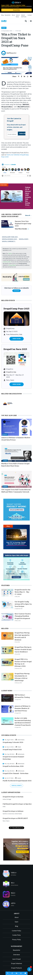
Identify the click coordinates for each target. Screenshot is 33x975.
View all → (28, 215)
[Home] (4, 21)
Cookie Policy (16, 935)
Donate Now (16, 10)
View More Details (21, 229)
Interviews (16, 954)
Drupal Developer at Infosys (13, 811)
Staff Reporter (11, 53)
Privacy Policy (16, 939)
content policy (7, 262)
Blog (2, 15)
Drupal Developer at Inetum (13, 797)
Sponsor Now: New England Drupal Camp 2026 (23, 223)
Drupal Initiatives (16, 963)
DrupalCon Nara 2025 (9, 239)
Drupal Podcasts (16, 968)
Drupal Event (23, 239)
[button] (15, 76)
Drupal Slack (12, 265)
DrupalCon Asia (11, 372)
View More (16, 338)
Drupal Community (8, 241)
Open (16, 922)
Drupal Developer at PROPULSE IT (15, 818)
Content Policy (16, 931)
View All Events (17, 785)
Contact (30, 15)
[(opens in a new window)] (16, 2)
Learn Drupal (16, 959)
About (13, 15)
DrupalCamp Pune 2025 (10, 237)
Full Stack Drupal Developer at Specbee (17, 804)
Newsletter (8, 15)
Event (4, 28)
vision (10, 253)
